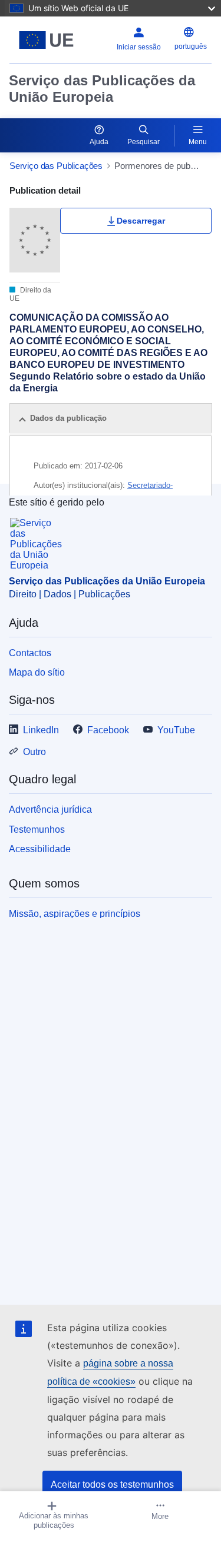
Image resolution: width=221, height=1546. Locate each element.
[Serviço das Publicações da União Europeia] (46, 40)
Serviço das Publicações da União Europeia (102, 88)
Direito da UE (30, 294)
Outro (34, 752)
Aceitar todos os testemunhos (112, 1484)
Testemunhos (37, 829)
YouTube (176, 730)
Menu (198, 142)
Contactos (30, 653)
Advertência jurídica (50, 809)
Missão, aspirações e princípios (74, 914)
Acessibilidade (40, 849)
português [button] (190, 46)
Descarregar (141, 220)
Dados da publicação (68, 418)
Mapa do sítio (37, 672)
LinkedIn (41, 730)
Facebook (108, 730)
